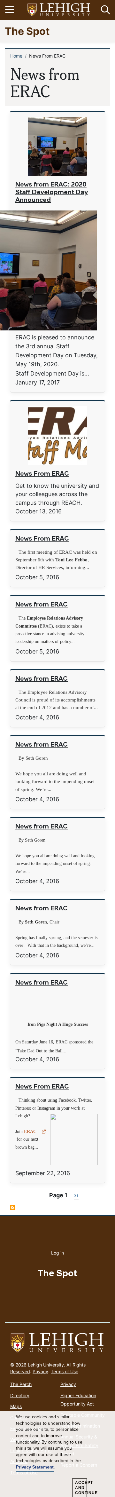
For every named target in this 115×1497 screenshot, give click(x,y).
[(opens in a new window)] (59, 10)
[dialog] (57, 1454)
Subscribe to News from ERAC (12, 1207)
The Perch (21, 1384)
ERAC (30, 1131)
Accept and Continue (81, 1487)
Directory (19, 1395)
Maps (16, 1406)
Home (16, 56)
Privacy (40, 1371)
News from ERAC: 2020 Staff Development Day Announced (51, 192)
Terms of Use (64, 1371)
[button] (104, 10)
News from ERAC (41, 605)
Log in (57, 1253)
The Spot (27, 31)
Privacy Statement (35, 1467)
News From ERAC (42, 474)
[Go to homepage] (57, 1343)
